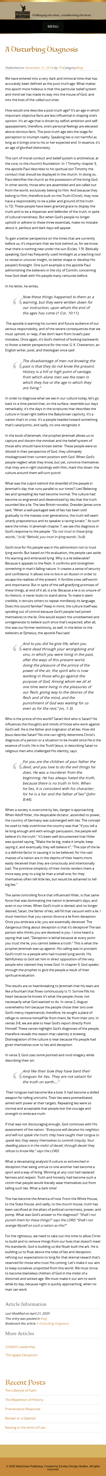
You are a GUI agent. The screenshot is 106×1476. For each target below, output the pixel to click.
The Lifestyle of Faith (21, 1390)
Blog (79, 68)
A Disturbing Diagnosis (52, 1323)
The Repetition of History (24, 1399)
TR (60, 68)
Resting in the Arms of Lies (25, 1427)
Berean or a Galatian (20, 1418)
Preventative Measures (22, 1409)
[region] (53, 10)
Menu (53, 26)
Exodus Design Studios (73, 1466)
